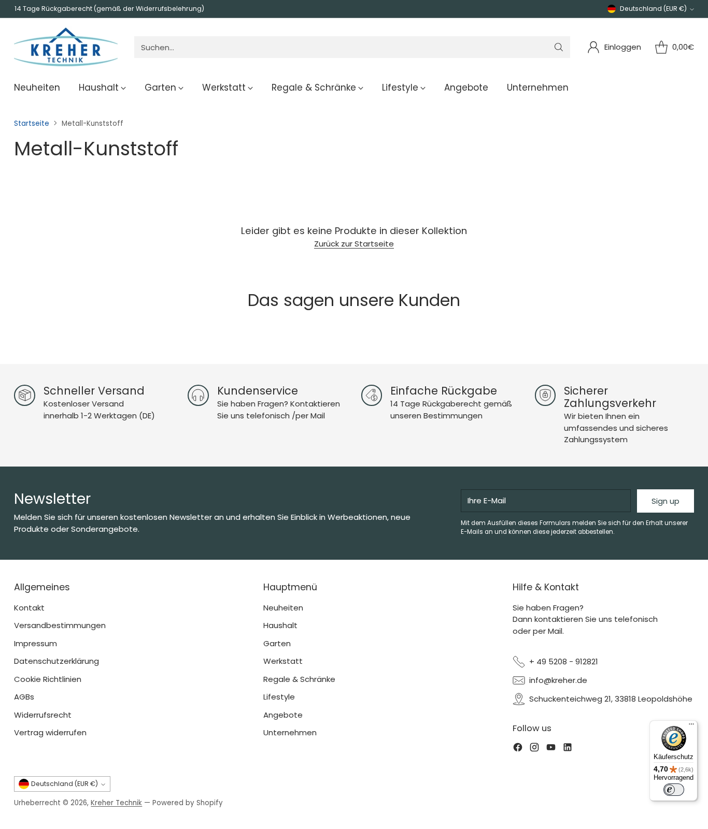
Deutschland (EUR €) (653, 8)
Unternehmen (290, 732)
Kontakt (29, 607)
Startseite (31, 123)
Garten (277, 643)
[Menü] (691, 726)
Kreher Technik (116, 803)
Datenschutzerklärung (56, 661)
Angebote (283, 714)
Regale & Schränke (299, 679)
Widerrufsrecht (43, 714)
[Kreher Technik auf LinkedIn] (567, 749)
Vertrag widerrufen (50, 732)
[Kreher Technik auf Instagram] (534, 749)
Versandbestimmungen (60, 625)
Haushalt (280, 625)
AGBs (24, 696)
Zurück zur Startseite (354, 243)
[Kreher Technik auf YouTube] (551, 749)
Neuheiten (283, 607)
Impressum (35, 643)
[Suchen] (558, 47)
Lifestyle (279, 696)
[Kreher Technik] (66, 47)
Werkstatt (283, 661)
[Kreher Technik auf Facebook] (518, 749)
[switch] (673, 789)
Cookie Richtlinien (47, 679)
